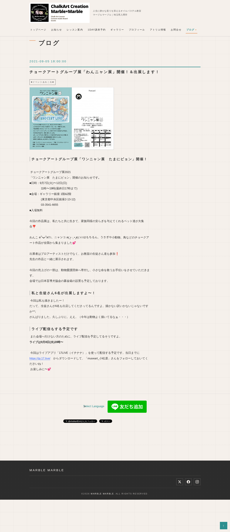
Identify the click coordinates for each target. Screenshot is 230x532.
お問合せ (176, 29)
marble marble (46, 470)
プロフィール (137, 29)
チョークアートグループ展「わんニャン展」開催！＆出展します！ (94, 72)
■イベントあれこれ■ (42, 82)
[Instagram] (197, 481)
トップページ (38, 29)
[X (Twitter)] (179, 481)
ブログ (190, 29)
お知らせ (56, 29)
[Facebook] (188, 481)
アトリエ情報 (158, 29)
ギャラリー (117, 29)
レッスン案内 (75, 29)
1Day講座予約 (97, 29)
